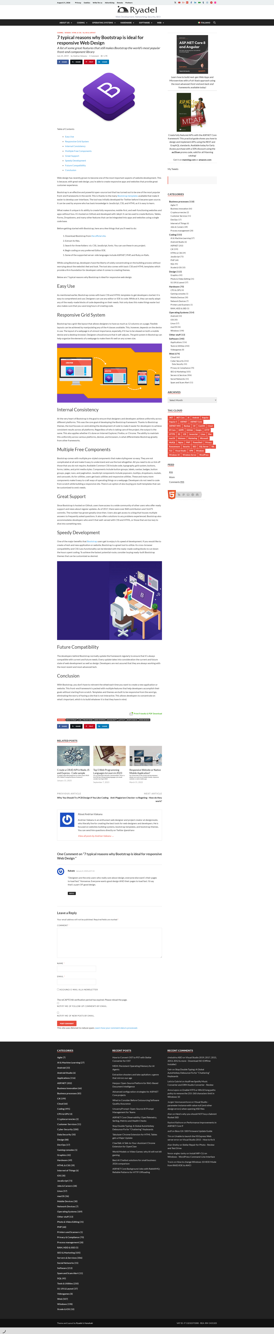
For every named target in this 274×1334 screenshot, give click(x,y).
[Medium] (199, 2)
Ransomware (174, 446)
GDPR (181, 430)
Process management (180, 230)
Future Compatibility (75, 165)
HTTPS (172, 434)
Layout (121, 720)
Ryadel (79, 1323)
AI (188, 417)
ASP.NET (174, 245)
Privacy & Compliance (180, 368)
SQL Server (203, 446)
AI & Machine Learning (181, 238)
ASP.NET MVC (175, 426)
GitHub (190, 430)
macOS (174, 327)
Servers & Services (179, 375)
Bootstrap (92, 541)
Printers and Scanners (180, 304)
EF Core (172, 430)
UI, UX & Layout (89, 32)
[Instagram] (207, 2)
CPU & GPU (176, 290)
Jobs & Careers (177, 227)
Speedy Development (75, 160)
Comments (176, 482)
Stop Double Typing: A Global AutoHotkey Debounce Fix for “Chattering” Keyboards (189, 1073)
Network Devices (178, 301)
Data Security (177, 364)
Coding (81, 22)
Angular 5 (173, 422)
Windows (175, 330)
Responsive (132, 720)
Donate (120, 2)
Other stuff (175, 334)
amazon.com (205, 159)
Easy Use (69, 136)
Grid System (99, 720)
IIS (179, 434)
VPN (191, 451)
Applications (176, 342)
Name (61, 963)
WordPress (204, 455)
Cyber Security (177, 361)
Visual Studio (180, 451)
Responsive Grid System (77, 141)
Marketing (192, 438)
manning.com (189, 159)
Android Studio (177, 242)
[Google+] (183, 2)
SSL (212, 446)
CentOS (201, 426)
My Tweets (173, 169)
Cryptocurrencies (178, 212)
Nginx (180, 442)
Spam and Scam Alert (180, 382)
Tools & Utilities (177, 346)
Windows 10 (174, 455)
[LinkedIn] (195, 2)
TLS (170, 451)
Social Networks (178, 379)
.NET (171, 417)
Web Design (144, 720)
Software (144, 22)
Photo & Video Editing (180, 279)
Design (67, 32)
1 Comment (94, 56)
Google (199, 430)
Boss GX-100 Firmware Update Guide (193, 1131)
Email (61, 976)
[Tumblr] (203, 2)
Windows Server (189, 455)
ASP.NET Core (196, 422)
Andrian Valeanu (80, 56)
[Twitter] (175, 2)
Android (174, 316)
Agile (173, 205)
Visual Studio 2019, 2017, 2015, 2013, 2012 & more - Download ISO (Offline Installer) (192, 1061)
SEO (194, 446)
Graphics (175, 275)
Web (159, 22)
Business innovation (179, 208)
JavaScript (175, 256)
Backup (187, 426)
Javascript (112, 720)
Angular (205, 417)
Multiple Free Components (78, 151)
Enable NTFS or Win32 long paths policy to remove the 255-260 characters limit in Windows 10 (191, 1093)
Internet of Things (178, 223)
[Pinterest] (211, 2)
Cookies (87, 2)
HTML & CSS (76, 32)
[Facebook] (191, 2)
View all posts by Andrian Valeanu (96, 835)
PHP (173, 260)
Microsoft (204, 438)
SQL (172, 264)
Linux (173, 323)
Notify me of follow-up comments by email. (82, 1006)
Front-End (88, 720)
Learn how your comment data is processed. (116, 1027)
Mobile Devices (177, 297)
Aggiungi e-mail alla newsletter (78, 989)
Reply (71, 893)
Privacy (78, 2)
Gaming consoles (178, 293)
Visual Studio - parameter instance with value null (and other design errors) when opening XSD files (190, 1105)
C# (172, 249)
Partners (129, 2)
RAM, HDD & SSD (179, 308)
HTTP (207, 430)
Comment (63, 925)
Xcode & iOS (176, 267)
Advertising (109, 2)
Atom (172, 477)
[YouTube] (179, 2)
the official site (98, 235)
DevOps (174, 219)
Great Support (72, 155)
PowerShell (197, 442)
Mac (210, 434)
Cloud (173, 357)
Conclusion (70, 170)
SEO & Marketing (178, 371)
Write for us (97, 2)
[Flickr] (215, 2)
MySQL (172, 442)
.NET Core (180, 417)
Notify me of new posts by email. (76, 1016)
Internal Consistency (75, 146)
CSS (79, 720)
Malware (181, 438)
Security (186, 446)
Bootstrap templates (128, 195)
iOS (172, 319)
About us (64, 22)
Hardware (126, 22)
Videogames (176, 349)
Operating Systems (102, 22)
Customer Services (179, 216)
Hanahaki (88, 1323)
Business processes (179, 201)
